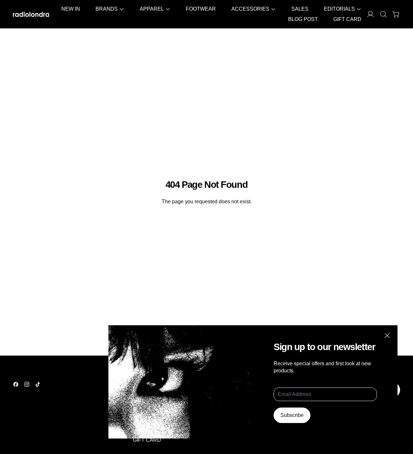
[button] (383, 14)
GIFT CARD (347, 19)
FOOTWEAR (201, 9)
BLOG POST (303, 19)
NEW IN (70, 9)
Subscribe (292, 415)
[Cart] (396, 14)
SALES (299, 9)
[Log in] (370, 14)
